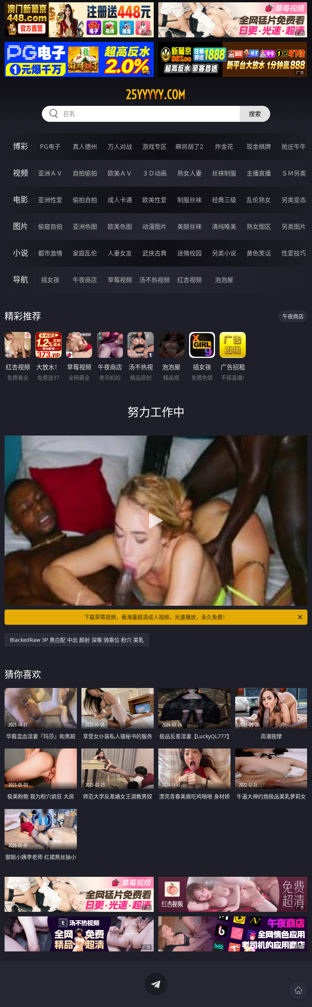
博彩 (20, 146)
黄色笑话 (259, 253)
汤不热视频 (154, 280)
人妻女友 (120, 253)
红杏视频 (189, 280)
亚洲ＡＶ (50, 173)
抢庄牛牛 (294, 146)
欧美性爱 (154, 200)
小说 (20, 253)
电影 (20, 200)
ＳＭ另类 (294, 173)
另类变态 (294, 200)
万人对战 (120, 146)
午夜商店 (85, 280)
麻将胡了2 (189, 146)
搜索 (255, 114)
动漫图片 (154, 226)
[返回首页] (298, 990)
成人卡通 (120, 200)
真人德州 (85, 146)
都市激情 (50, 253)
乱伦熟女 (259, 200)
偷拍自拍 (85, 200)
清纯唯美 (224, 226)
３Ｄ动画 (154, 173)
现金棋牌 (259, 146)
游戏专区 (154, 146)
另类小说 (224, 253)
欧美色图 (120, 226)
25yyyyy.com (156, 94)
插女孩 (50, 280)
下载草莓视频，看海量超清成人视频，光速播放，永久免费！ (156, 617)
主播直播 (259, 173)
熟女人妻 (189, 173)
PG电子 (50, 146)
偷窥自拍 (50, 226)
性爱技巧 (294, 253)
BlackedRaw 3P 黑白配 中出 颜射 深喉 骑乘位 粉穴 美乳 (77, 639)
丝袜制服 (224, 173)
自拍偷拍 (85, 173)
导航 (20, 279)
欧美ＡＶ (120, 173)
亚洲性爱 (50, 200)
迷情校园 (189, 253)
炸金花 (224, 146)
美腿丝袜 (189, 226)
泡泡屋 (224, 280)
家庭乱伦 (85, 253)
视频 (20, 173)
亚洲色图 (85, 226)
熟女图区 (259, 226)
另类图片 (294, 226)
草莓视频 (120, 280)
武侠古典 (154, 253)
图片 (20, 226)
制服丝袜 (189, 200)
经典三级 (224, 200)
